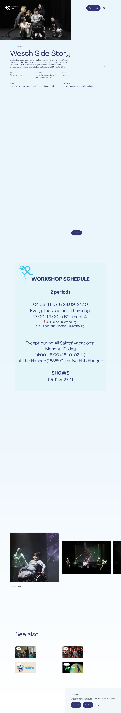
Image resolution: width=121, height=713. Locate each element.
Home (46, 693)
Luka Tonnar (37, 86)
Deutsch (55, 703)
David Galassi (15, 86)
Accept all (76, 705)
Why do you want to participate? (48, 222)
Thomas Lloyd (48, 86)
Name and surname (44, 207)
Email (40, 214)
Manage (96, 705)
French (45, 703)
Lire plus (90, 699)
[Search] (104, 8)
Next (19, 586)
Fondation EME (58, 693)
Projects (20, 46)
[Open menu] (114, 8)
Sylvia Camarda (26, 86)
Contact (52, 699)
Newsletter (59, 699)
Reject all (88, 705)
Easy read (46, 699)
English (50, 703)
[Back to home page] (12, 8)
